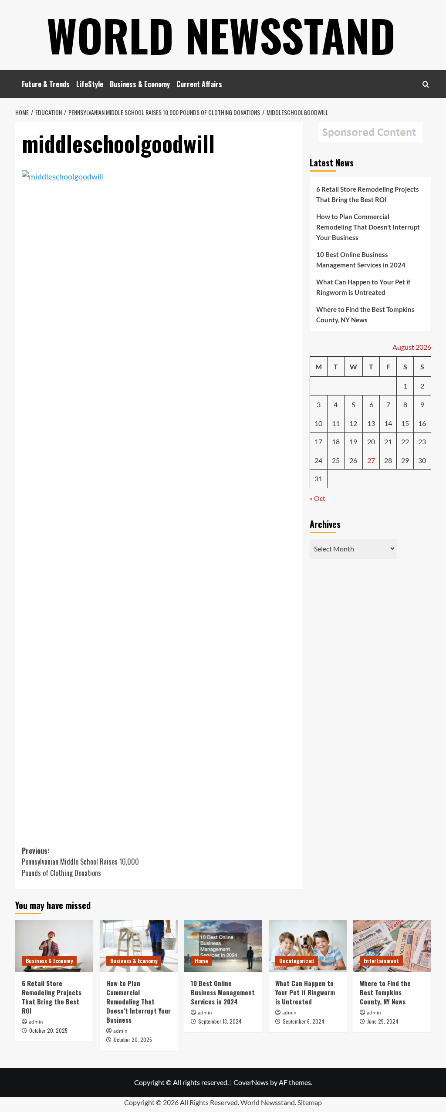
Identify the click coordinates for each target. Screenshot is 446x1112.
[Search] (425, 84)
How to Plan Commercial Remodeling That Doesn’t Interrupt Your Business (368, 227)
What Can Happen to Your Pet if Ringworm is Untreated (363, 287)
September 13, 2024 (220, 1021)
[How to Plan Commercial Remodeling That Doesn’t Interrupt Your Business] (139, 946)
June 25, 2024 (383, 1021)
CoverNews (251, 1082)
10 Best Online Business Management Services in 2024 (360, 259)
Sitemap (309, 1102)
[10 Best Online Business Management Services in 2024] (223, 946)
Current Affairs (199, 84)
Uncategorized (296, 960)
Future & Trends (46, 84)
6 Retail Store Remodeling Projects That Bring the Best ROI (367, 194)
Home (201, 960)
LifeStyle (89, 84)
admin (36, 1022)
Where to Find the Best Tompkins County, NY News (365, 314)
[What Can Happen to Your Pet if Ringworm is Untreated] (308, 946)
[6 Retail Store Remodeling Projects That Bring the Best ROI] (54, 946)
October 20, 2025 (48, 1030)
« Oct (317, 498)
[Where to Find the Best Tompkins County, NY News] (392, 946)
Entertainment (381, 960)
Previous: (80, 861)
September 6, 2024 (303, 1021)
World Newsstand (221, 35)
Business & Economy (140, 84)
